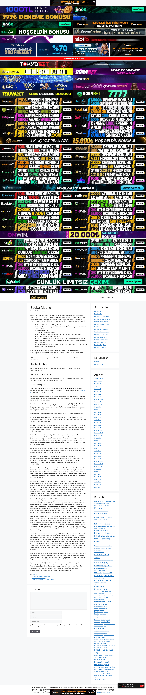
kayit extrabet (107, 673)
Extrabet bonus (100, 526)
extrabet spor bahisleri (109, 624)
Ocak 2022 (97, 479)
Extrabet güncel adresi (103, 573)
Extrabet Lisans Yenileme (102, 319)
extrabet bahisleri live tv (109, 517)
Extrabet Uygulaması (37, 576)
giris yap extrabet (109, 669)
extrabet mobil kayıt (111, 595)
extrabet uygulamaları (98, 639)
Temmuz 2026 (98, 378)
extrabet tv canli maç (101, 631)
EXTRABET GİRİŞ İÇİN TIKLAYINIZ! (73, 58)
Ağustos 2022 (98, 461)
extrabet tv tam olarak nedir (109, 635)
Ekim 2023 (97, 425)
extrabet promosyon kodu (102, 618)
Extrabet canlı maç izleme (102, 540)
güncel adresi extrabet (101, 671)
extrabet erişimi (105, 550)
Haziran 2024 (98, 404)
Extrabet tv (99, 628)
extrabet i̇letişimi (107, 584)
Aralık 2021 (97, 482)
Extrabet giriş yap (101, 568)
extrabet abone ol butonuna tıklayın (101, 511)
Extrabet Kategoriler (100, 347)
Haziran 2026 (98, 381)
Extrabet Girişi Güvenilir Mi (38, 578)
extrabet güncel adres (99, 570)
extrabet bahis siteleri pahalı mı (100, 521)
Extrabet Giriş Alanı (100, 345)
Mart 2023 (97, 443)
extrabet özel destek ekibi (108, 655)
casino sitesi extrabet (102, 505)
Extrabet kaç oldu (102, 589)
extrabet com (110, 548)
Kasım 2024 (98, 391)
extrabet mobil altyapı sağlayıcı (100, 595)
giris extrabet (110, 667)
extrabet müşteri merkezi (99, 599)
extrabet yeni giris (110, 645)
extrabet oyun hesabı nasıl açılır (100, 608)
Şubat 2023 (98, 446)
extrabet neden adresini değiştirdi (101, 606)
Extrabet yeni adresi (100, 645)
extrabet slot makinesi (98, 624)
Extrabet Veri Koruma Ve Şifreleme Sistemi (43, 579)
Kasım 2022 (98, 453)
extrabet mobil (108, 593)
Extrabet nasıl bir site (103, 602)
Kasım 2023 (98, 422)
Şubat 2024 (98, 415)
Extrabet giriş (101, 562)
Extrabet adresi (100, 513)
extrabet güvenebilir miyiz (99, 578)
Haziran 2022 (98, 466)
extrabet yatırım (107, 641)
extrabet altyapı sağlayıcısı (99, 515)
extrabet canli (111, 526)
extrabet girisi (108, 560)
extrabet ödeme (98, 655)
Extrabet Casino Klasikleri (102, 316)
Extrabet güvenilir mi (103, 580)
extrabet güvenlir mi (100, 582)
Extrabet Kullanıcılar (100, 342)
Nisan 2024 (97, 409)
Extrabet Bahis (99, 517)
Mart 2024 (97, 412)
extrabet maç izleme (99, 593)
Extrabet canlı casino (103, 533)
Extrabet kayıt (99, 587)
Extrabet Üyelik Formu (101, 340)
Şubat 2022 (97, 477)
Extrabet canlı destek (104, 536)
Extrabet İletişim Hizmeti (101, 324)
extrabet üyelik (99, 659)
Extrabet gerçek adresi (101, 556)
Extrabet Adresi (99, 311)
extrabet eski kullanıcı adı (99, 552)
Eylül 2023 (97, 427)
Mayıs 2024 (97, 407)
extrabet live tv (97, 591)
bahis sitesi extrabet (109, 501)
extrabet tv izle (98, 635)
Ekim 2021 (97, 487)
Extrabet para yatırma (101, 612)
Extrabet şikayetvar (101, 665)
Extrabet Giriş (110, 297)
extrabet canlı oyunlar (99, 543)
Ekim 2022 (97, 456)
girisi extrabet (98, 669)
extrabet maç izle (106, 591)
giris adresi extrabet (99, 667)
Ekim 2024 (97, 394)
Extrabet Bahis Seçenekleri (100, 519)
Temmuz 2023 (98, 433)
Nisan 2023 (97, 440)
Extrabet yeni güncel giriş (103, 651)
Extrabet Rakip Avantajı (101, 321)
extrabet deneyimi (97, 550)
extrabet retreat (97, 622)
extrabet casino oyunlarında (99, 548)
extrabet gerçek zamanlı (99, 560)
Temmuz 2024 (98, 402)
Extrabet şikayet (101, 662)
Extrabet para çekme (100, 614)
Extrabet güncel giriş (104, 575)
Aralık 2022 (97, 451)
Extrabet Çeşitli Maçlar (101, 334)
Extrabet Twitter (101, 637)
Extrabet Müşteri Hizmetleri (101, 597)
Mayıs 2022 (97, 469)
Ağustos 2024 (98, 399)
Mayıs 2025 (97, 384)
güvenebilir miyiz (97, 673)
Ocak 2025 (97, 389)
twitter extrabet (107, 675)
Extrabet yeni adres (100, 643)
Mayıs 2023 (97, 438)
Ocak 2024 (97, 417)
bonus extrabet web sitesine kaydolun (101, 503)
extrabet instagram (99, 584)
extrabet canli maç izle (99, 528)
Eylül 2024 (97, 396)
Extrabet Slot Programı (101, 329)
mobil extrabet (98, 675)
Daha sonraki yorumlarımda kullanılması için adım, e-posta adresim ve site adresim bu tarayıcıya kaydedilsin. (58, 626)
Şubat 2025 (97, 386)
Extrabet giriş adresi (103, 566)
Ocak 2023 (97, 448)
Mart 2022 (97, 474)
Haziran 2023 (98, 435)
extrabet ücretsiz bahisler (100, 657)
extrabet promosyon (100, 616)
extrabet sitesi (105, 622)
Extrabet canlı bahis (101, 530)
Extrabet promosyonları (102, 620)
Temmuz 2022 (98, 464)
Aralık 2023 (97, 420)
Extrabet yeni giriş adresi (101, 647)
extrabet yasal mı (98, 641)
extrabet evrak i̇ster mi (98, 677)
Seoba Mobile (46, 576)
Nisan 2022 (97, 471)
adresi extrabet (98, 501)
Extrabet (101, 297)
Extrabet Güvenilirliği (100, 337)
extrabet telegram (100, 626)
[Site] (36, 101)
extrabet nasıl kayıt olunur (100, 604)
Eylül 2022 (97, 458)
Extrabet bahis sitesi (102, 524)
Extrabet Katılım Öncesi (101, 332)
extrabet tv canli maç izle (100, 633)
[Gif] (73, 140)
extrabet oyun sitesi (99, 610)
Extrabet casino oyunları (103, 546)
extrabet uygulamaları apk (108, 639)
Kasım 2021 (97, 484)
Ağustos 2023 (98, 430)
